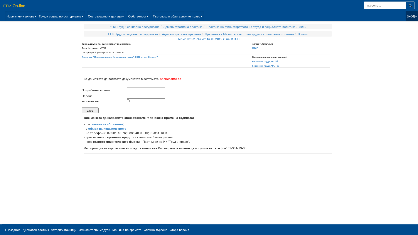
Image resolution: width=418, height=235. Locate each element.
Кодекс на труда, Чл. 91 (265, 61)
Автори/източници (63, 229)
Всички (303, 34)
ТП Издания (11, 229)
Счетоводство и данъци (105, 16)
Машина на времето (127, 229)
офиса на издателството (107, 128)
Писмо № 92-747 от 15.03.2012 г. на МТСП (208, 39)
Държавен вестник (36, 229)
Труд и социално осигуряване (60, 16)
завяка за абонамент (107, 124)
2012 (302, 26)
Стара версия (179, 229)
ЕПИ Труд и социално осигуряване (135, 26)
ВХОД (411, 16)
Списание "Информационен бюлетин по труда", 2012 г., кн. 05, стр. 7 (120, 57)
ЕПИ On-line (14, 5)
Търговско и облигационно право (176, 16)
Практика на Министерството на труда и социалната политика (250, 26)
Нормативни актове (20, 16)
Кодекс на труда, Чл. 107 (265, 65)
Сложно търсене (155, 229)
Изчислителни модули (94, 229)
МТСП (255, 48)
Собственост (137, 16)
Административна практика (182, 26)
